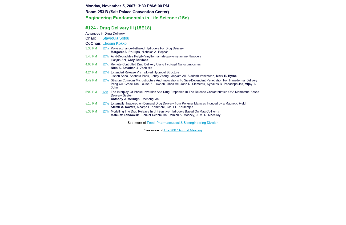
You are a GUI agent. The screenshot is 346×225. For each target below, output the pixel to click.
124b (105, 56)
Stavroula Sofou (115, 38)
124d (105, 72)
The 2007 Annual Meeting (183, 130)
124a (105, 48)
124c (105, 64)
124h (105, 111)
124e (105, 80)
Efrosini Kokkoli (115, 43)
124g (105, 103)
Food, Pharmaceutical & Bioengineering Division (182, 123)
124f (105, 92)
